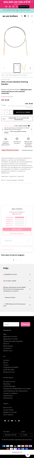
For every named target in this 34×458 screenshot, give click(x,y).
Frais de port (19, 106)
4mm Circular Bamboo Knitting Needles (16, 75)
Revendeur (6, 384)
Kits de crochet (8, 410)
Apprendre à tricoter (10, 336)
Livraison (6, 360)
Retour (5, 362)
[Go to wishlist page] (25, 16)
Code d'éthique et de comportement (15, 391)
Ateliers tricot (7, 351)
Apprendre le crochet (10, 339)
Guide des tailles (8, 370)
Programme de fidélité (10, 367)
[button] (17, 68)
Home (2, 75)
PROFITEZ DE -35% (24, 6)
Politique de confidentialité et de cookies (17, 388)
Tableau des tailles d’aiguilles (13, 341)
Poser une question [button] (17, 233)
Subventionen (8, 398)
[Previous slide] (3, 68)
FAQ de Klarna (8, 396)
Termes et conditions (10, 393)
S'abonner (25, 324)
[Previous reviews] (3, 129)
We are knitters (5, 79)
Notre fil (6, 344)
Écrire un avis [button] (17, 229)
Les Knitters (7, 348)
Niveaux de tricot (9, 372)
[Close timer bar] (32, 1)
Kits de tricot (7, 407)
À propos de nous (9, 381)
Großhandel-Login (9, 386)
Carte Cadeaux (8, 415)
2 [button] (16, 260)
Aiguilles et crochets (10, 412)
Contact (5, 365)
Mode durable (8, 346)
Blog (4, 334)
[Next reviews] (31, 129)
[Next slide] (30, 68)
